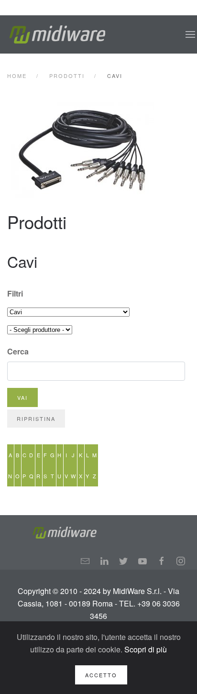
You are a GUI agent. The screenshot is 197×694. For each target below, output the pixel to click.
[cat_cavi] (99, 150)
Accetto (101, 675)
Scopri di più (145, 649)
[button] (190, 34)
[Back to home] (57, 34)
